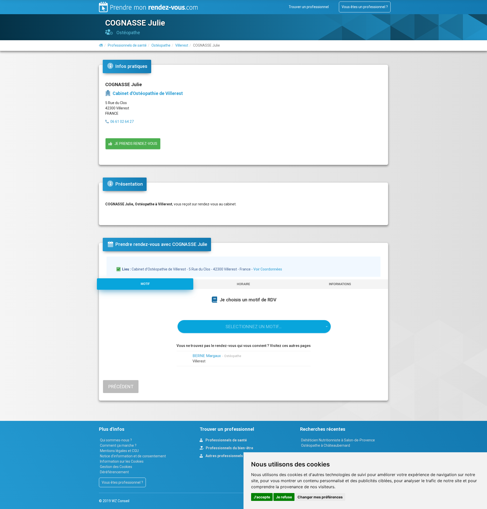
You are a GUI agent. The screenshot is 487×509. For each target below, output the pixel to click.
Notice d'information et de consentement (133, 456)
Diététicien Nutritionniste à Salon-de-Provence (338, 440)
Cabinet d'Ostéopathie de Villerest (147, 93)
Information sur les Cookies (122, 461)
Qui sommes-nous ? (116, 440)
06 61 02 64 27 (122, 122)
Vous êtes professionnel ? (122, 482)
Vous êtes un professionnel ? (365, 7)
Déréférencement (114, 472)
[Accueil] (101, 45)
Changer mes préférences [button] (320, 497)
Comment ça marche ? (118, 445)
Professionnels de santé (226, 440)
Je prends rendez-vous (134, 144)
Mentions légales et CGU (119, 451)
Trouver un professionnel (309, 7)
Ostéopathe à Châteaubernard (325, 445)
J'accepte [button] (262, 497)
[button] (254, 326)
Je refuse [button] (284, 497)
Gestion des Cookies (116, 467)
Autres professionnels (224, 456)
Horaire (243, 284)
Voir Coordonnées (267, 269)
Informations (340, 284)
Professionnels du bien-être (229, 448)
